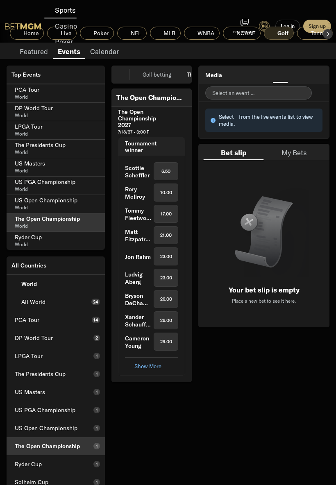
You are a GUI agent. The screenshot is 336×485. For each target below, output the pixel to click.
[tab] (34, 51)
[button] (328, 34)
